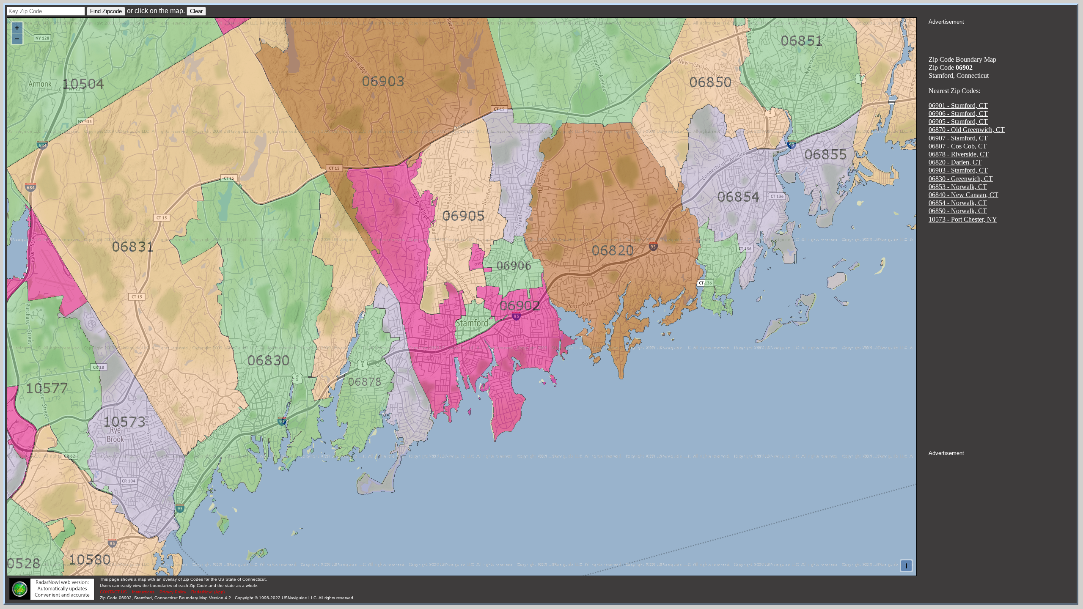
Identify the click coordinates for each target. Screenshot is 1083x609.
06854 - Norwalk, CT (958, 202)
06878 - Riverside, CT (959, 154)
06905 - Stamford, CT (958, 121)
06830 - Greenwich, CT (961, 178)
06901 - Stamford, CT (958, 105)
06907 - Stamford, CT (958, 138)
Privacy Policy (172, 592)
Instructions (143, 592)
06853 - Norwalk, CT (958, 186)
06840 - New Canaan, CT (963, 194)
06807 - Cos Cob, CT (958, 146)
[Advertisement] (1002, 36)
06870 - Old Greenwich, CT (967, 129)
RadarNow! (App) (208, 592)
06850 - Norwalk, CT (958, 210)
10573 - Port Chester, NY (963, 219)
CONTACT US (113, 592)
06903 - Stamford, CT (958, 170)
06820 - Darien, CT (955, 162)
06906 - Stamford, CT (958, 113)
